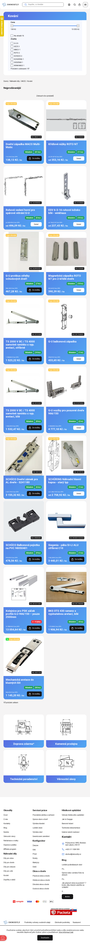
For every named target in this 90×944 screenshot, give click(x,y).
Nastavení (77, 922)
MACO (17, 50)
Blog (5, 828)
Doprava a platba (10, 845)
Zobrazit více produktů (45, 96)
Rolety (35, 858)
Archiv (67, 897)
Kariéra (6, 832)
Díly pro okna (9, 858)
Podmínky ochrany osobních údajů (37, 922)
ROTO (17, 53)
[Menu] (85, 4)
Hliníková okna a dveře (41, 880)
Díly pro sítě (8, 871)
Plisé (35, 854)
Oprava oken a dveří (40, 819)
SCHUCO (18, 56)
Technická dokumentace (71, 828)
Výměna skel (37, 832)
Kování (6, 875)
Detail (78, 158)
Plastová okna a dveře (41, 876)
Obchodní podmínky (62, 922)
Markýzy (36, 862)
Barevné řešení (67, 823)
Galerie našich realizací (70, 832)
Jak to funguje (67, 819)
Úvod (5, 815)
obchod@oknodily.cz (73, 854)
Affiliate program (10, 849)
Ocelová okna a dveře (41, 889)
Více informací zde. (66, 932)
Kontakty (7, 823)
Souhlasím (45, 938)
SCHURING (19, 59)
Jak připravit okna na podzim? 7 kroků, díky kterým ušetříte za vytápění (74, 885)
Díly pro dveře (9, 862)
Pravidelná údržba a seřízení (43, 815)
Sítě (34, 850)
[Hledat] (74, 4)
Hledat (25, 4)
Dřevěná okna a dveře (41, 884)
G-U (16, 43)
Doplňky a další (9, 880)
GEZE (17, 46)
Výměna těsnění (39, 823)
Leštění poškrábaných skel (72, 865)
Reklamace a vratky (11, 841)
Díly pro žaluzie (9, 867)
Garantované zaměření (41, 836)
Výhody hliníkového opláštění (73, 815)
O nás (6, 819)
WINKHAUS (19, 65)
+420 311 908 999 (72, 849)
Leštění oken (37, 828)
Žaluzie (35, 845)
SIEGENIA (18, 62)
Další (34, 867)
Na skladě (19, 36)
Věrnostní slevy (9, 836)
